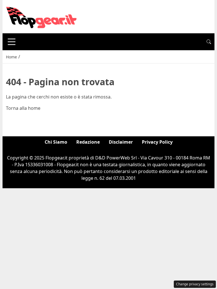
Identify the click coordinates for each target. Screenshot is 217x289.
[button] (209, 41)
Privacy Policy (157, 142)
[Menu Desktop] (11, 41)
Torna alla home (23, 108)
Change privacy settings (195, 284)
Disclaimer (121, 142)
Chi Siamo (56, 142)
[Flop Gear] (41, 16)
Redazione (88, 142)
